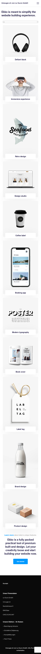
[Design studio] (20, 179)
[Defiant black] (20, 43)
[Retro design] (20, 131)
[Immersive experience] (20, 82)
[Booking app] (20, 267)
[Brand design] (20, 461)
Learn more (9, 535)
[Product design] (20, 509)
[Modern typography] (20, 315)
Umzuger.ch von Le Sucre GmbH (14, 3)
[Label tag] (20, 403)
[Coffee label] (20, 219)
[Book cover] (20, 355)
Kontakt (5, 583)
